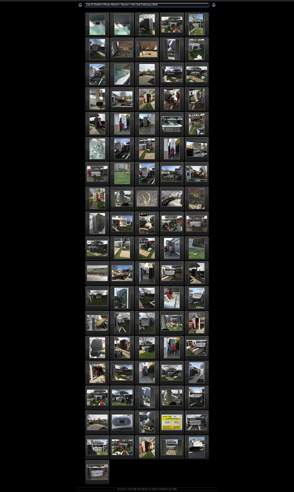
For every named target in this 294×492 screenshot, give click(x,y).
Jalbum (154, 489)
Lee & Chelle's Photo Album (102, 4)
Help (175, 489)
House (125, 4)
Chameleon (163, 489)
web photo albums (140, 489)
